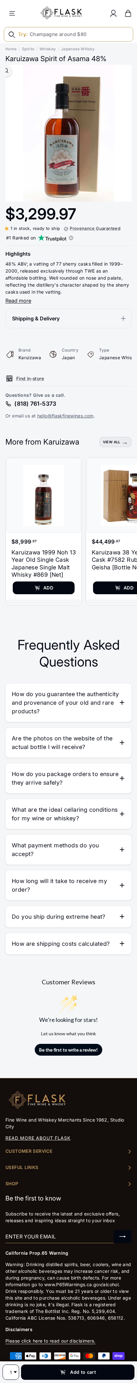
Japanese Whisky (78, 48)
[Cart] (128, 13)
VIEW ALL (111, 442)
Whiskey (48, 48)
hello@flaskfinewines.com (65, 415)
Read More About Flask (37, 1138)
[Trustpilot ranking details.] (71, 237)
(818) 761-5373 (35, 403)
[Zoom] (6, 70)
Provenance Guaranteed (95, 228)
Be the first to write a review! (68, 1049)
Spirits (28, 48)
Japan (68, 357)
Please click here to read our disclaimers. (50, 1341)
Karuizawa (29, 357)
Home (11, 48)
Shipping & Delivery (36, 318)
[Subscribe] (123, 1236)
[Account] (113, 13)
